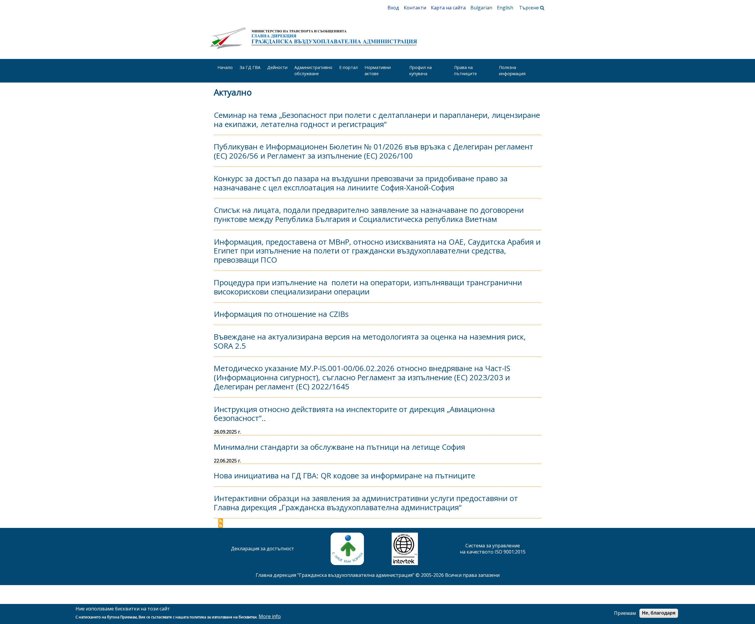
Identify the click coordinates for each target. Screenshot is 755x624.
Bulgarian (481, 7)
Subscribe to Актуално (220, 520)
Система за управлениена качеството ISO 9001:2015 (493, 548)
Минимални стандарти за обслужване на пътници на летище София (339, 447)
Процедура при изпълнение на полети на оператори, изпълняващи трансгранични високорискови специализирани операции (368, 287)
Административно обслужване (313, 70)
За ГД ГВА (249, 67)
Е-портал (348, 67)
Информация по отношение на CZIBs (281, 314)
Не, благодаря (658, 612)
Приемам (625, 613)
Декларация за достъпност (262, 548)
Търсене (529, 7)
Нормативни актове (378, 70)
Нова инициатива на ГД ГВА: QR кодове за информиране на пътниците (344, 475)
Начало (225, 67)
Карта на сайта (448, 7)
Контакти (415, 7)
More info (270, 617)
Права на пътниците (465, 70)
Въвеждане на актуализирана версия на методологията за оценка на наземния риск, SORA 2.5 (370, 341)
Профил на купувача (420, 70)
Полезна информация (512, 70)
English (505, 7)
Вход (393, 7)
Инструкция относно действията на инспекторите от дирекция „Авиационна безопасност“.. (354, 414)
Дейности (277, 67)
